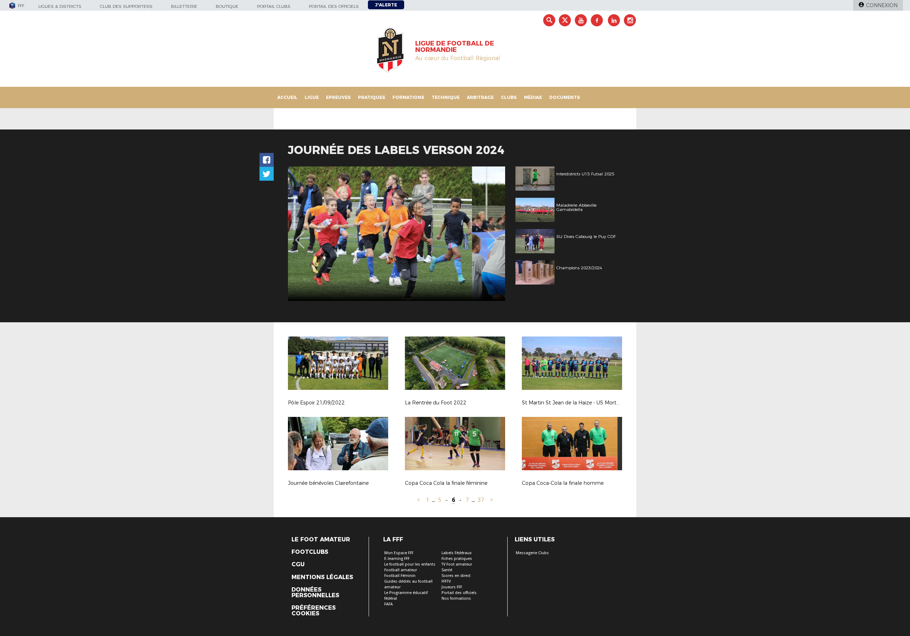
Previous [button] (300, 234)
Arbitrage (480, 97)
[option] (396, 233)
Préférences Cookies (313, 610)
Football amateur (400, 570)
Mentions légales (322, 577)
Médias (533, 97)
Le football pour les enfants (409, 564)
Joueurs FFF (451, 587)
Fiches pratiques (456, 558)
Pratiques (371, 97)
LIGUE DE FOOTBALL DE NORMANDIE (454, 46)
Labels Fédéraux (456, 553)
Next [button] (492, 234)
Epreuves (338, 97)
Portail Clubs (273, 6)
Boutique (227, 6)
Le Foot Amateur (320, 539)
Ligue (312, 97)
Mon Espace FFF (398, 553)
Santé (446, 570)
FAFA (388, 604)
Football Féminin (400, 575)
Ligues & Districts (59, 6)
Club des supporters (126, 6)
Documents (564, 97)
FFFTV (446, 581)
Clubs (509, 97)
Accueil (287, 97)
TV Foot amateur (456, 564)
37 (481, 500)
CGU (298, 564)
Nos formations (456, 598)
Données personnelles (315, 592)
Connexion (882, 5)
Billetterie (184, 6)
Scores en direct (456, 575)
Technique (446, 97)
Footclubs (309, 552)
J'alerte (386, 4)
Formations (408, 97)
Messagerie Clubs (532, 553)
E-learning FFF (397, 558)
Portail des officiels (334, 6)
